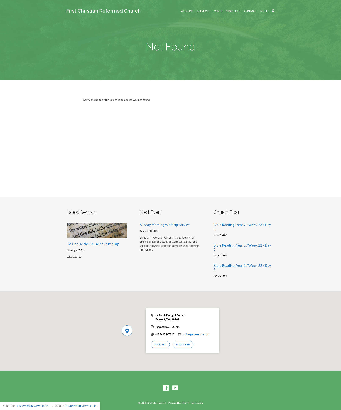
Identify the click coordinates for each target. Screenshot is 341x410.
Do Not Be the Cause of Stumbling (93, 244)
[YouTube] (175, 388)
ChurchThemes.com (192, 402)
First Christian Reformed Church (103, 11)
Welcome (187, 11)
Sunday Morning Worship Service (165, 225)
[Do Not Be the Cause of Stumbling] (97, 235)
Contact (250, 11)
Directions (183, 344)
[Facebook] (166, 388)
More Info (160, 344)
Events (217, 11)
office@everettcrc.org (196, 334)
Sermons (203, 11)
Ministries (233, 11)
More (264, 11)
